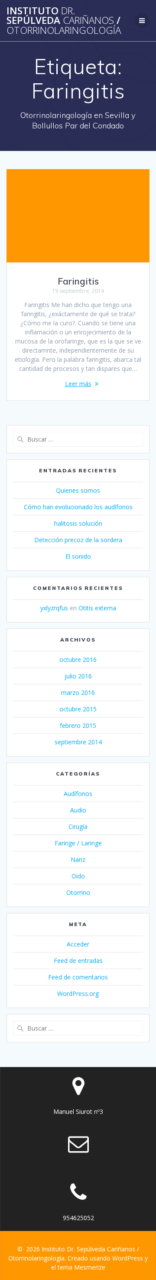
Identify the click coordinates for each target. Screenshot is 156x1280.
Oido (78, 876)
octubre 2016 (78, 659)
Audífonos (78, 793)
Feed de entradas (78, 960)
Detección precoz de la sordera (78, 540)
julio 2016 (78, 676)
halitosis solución (78, 523)
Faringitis (78, 281)
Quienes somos (78, 490)
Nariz (78, 859)
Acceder (78, 944)
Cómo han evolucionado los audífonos (78, 507)
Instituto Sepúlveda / (63, 20)
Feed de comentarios (78, 977)
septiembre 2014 (78, 742)
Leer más (78, 384)
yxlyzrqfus (54, 608)
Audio (78, 810)
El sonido (78, 556)
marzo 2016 (78, 692)
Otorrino (78, 892)
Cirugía (78, 826)
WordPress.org (78, 993)
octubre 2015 (78, 709)
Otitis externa (97, 608)
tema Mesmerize (81, 1267)
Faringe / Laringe (78, 843)
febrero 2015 (78, 725)
